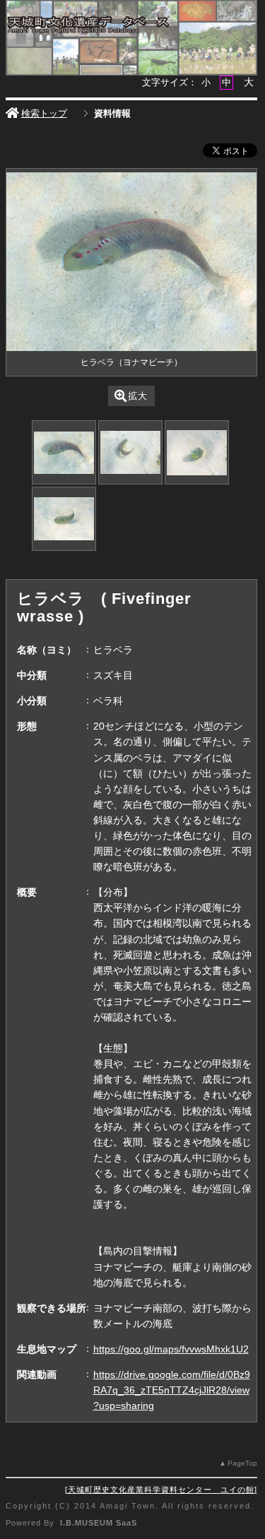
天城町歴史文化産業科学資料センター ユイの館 (161, 1489)
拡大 (138, 396)
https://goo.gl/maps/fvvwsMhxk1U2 (171, 1349)
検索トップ (44, 113)
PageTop (242, 1463)
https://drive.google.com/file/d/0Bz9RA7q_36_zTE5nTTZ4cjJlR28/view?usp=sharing (171, 1390)
